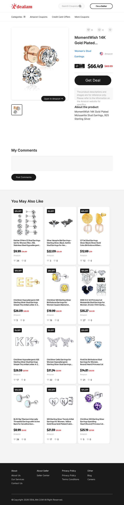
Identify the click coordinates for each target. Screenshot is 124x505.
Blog (89, 475)
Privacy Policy (69, 475)
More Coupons (82, 17)
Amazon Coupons (38, 17)
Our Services (17, 479)
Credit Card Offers (61, 17)
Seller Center (43, 475)
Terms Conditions (70, 479)
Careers (91, 479)
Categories (16, 17)
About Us (15, 475)
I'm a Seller (101, 6)
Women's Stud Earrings (83, 53)
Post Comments (23, 177)
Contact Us (16, 483)
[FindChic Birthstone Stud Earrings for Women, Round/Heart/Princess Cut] (93, 341)
